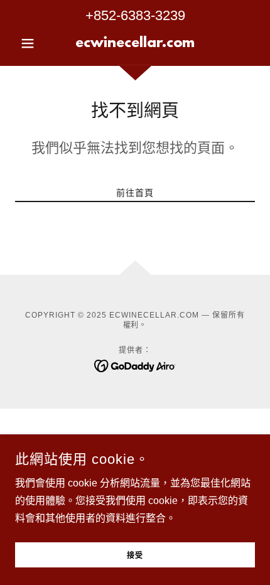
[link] (135, 43)
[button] (33, 43)
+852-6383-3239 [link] (135, 15)
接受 (135, 556)
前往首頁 (135, 193)
